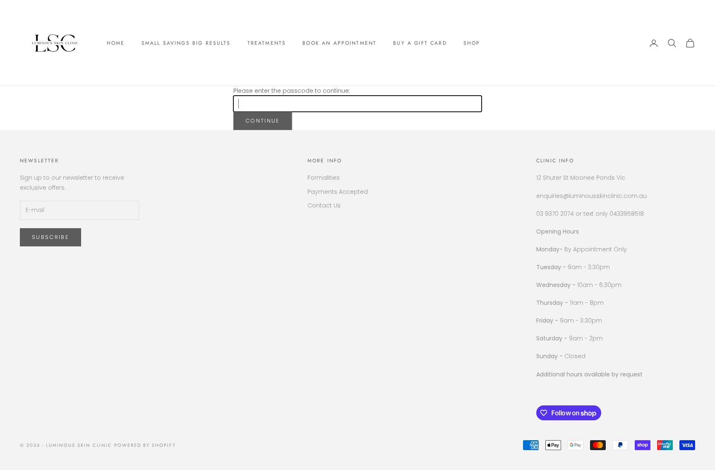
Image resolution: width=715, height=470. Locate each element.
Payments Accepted (337, 192)
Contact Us (324, 205)
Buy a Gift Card (419, 43)
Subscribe (50, 237)
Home (116, 43)
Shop (471, 43)
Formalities (323, 178)
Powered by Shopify (145, 445)
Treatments (266, 43)
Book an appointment (339, 43)
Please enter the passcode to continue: (291, 91)
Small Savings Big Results (186, 43)
